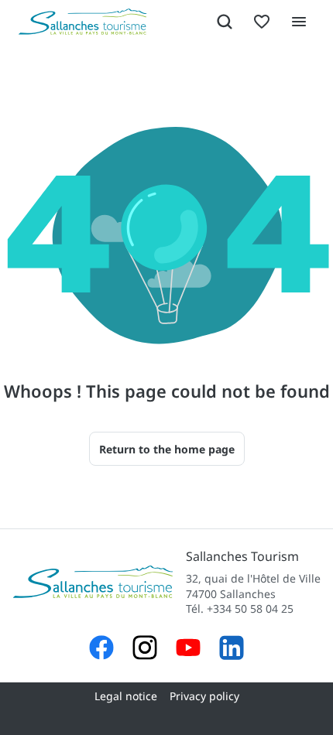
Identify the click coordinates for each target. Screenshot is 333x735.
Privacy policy (204, 696)
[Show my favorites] (261, 21)
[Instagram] (144, 649)
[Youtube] (188, 649)
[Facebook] (101, 649)
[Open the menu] (298, 21)
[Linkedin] (231, 649)
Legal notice (125, 696)
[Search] (224, 21)
